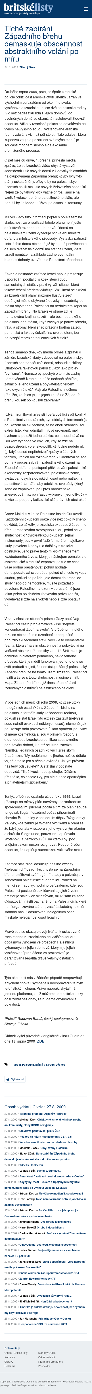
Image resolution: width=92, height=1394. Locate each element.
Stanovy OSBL (47, 1352)
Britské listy (37, 9)
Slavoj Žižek (27, 67)
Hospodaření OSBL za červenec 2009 (43, 1324)
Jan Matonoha (28, 1318)
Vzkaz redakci (46, 1357)
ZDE (40, 1041)
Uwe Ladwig (27, 1199)
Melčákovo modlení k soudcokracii (61, 1193)
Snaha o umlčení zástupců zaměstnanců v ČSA (49, 1273)
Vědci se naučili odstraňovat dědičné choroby (48, 1142)
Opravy (8, 1361)
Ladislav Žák (27, 1171)
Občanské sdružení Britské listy (43, 1381)
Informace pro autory (50, 1361)
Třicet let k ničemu (31, 1165)
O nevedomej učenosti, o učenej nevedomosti (48, 1244)
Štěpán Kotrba (28, 1193)
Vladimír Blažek (29, 1148)
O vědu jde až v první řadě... (54, 1296)
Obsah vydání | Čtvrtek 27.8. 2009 (35, 1106)
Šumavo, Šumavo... (49, 1171)
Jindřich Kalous (29, 1222)
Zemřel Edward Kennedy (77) (37, 1278)
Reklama (9, 1366)
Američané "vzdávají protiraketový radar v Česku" (51, 1176)
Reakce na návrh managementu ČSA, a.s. (45, 1137)
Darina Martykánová (32, 1233)
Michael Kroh (27, 1119)
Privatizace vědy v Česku (54, 1318)
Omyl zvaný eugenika (54, 1148)
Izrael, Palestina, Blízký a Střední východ (39, 1065)
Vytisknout (17, 1079)
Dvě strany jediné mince (55, 1222)
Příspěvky (44, 1366)
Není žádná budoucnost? (56, 1301)
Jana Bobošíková (30, 1262)
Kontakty (9, 1357)
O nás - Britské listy (15, 1352)
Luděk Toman (27, 1250)
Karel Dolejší (27, 1227)
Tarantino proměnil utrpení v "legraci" (43, 1114)
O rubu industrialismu (50, 1227)
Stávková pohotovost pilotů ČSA (40, 1131)
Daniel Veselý (28, 1284)
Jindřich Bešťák (29, 1301)
